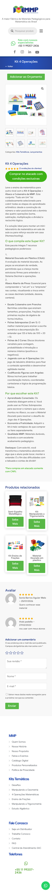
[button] (42, 88)
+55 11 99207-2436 (28, 45)
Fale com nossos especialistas (27, 41)
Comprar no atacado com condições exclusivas (26, 176)
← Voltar (9, 66)
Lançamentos (36, 152)
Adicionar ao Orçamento (26, 77)
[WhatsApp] (45, 885)
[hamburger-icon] (41, 31)
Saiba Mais (15, 521)
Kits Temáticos (22, 152)
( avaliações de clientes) (30, 168)
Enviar (12, 706)
